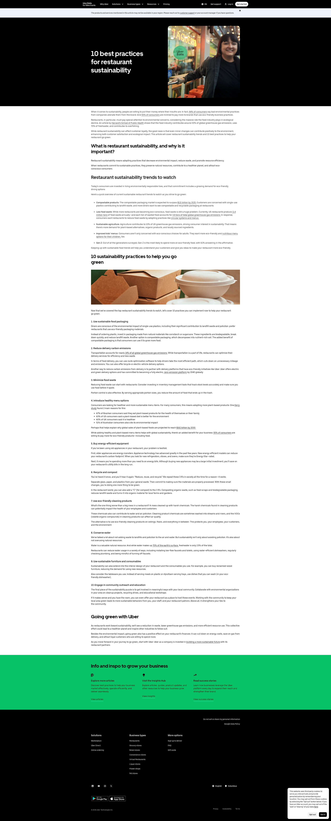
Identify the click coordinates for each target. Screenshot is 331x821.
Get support (216, 4)
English (218, 786)
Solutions (116, 4)
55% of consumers (151, 115)
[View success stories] (195, 675)
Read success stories (204, 680)
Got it (323, 815)
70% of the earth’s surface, (165, 545)
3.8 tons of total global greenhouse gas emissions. (196, 215)
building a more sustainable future (203, 642)
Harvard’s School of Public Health (128, 123)
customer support (187, 13)
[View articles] (92, 675)
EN (206, 4)
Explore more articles (102, 680)
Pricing (166, 4)
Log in (230, 4)
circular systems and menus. (185, 218)
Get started (242, 4)
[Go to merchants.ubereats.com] (89, 4)
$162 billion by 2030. (186, 427)
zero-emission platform (175, 372)
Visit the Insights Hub (154, 680)
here (316, 807)
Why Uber (104, 4)
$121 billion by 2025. (187, 202)
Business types (133, 4)
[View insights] (143, 675)
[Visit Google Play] (100, 798)
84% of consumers (198, 112)
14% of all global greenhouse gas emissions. (146, 353)
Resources (151, 4)
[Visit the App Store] (117, 799)
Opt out (312, 815)
